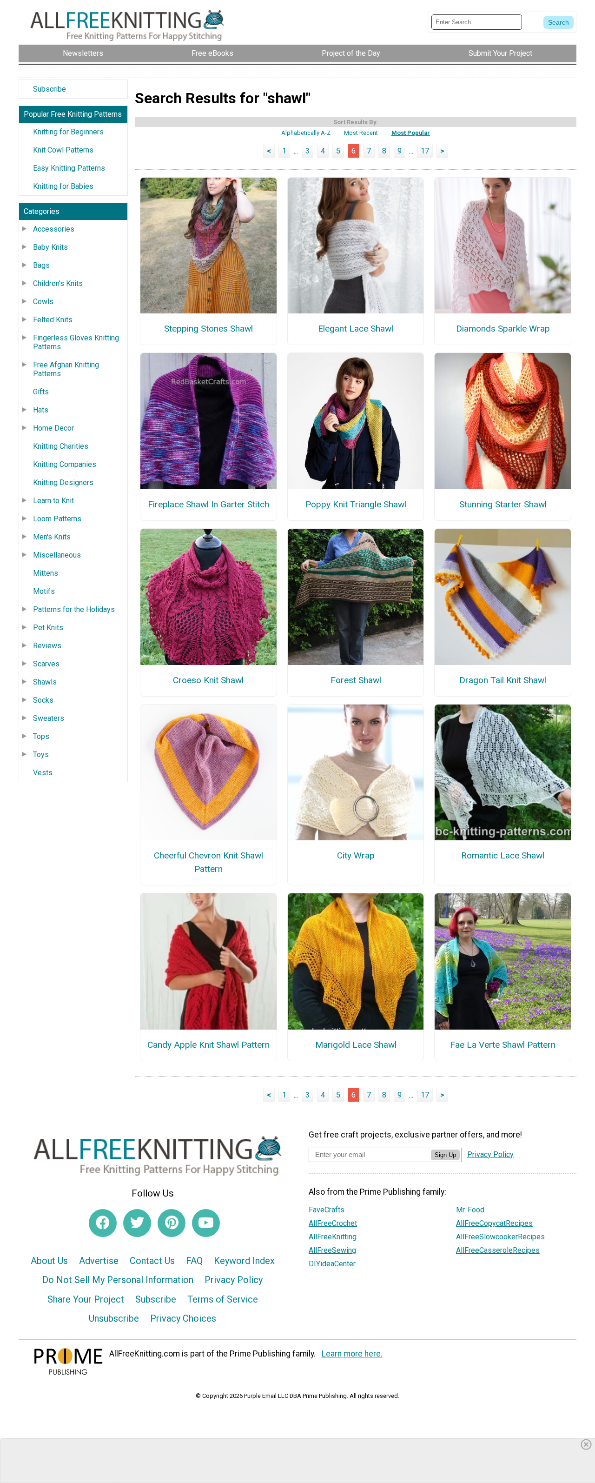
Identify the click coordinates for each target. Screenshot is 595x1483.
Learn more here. (352, 1353)
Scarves (46, 663)
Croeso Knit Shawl (208, 680)
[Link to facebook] (103, 1223)
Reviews (47, 645)
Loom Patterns (57, 518)
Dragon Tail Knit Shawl (502, 680)
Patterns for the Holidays (74, 609)
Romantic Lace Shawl (502, 855)
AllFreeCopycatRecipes (494, 1223)
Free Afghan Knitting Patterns (66, 369)
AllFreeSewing (332, 1250)
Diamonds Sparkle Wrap (503, 328)
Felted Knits (53, 319)
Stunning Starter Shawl (503, 504)
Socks (43, 700)
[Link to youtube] (206, 1223)
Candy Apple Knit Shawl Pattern (208, 1044)
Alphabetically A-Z (306, 132)
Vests (43, 772)
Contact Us (152, 1260)
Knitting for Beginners (68, 131)
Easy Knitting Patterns (69, 168)
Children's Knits (58, 283)
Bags (41, 265)
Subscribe (49, 89)
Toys (41, 754)
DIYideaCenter (332, 1263)
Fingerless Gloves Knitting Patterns (76, 342)
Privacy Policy (234, 1279)
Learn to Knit (53, 500)
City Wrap (356, 855)
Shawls (45, 682)
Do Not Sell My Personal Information (117, 1279)
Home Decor (53, 428)
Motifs (44, 591)
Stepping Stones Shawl (208, 328)
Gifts (41, 391)
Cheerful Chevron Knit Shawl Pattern (208, 862)
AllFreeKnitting (333, 1236)
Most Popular (410, 132)
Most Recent (361, 132)
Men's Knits (52, 536)
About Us (49, 1260)
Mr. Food (470, 1209)
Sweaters (48, 718)
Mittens (45, 573)
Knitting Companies (64, 464)
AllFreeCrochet (333, 1223)
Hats (40, 410)
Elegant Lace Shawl (355, 328)
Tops (41, 736)
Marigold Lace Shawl (356, 1044)
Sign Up (445, 1154)
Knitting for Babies (63, 186)
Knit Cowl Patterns (63, 150)
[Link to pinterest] (171, 1223)
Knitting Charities (60, 446)
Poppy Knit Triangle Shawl (355, 504)
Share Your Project (85, 1299)
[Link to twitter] (137, 1223)
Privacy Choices (183, 1318)
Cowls (43, 301)
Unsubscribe (114, 1318)
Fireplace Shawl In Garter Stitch (208, 504)
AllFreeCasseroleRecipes (498, 1250)
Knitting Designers (63, 482)
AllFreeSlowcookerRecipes (500, 1236)
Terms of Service (222, 1299)
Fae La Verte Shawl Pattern (502, 1044)
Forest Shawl (356, 680)
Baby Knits (50, 247)
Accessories (53, 229)
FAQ (194, 1260)
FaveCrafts (326, 1209)
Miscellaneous (57, 555)
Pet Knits (48, 627)
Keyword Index (244, 1260)
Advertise (99, 1260)
